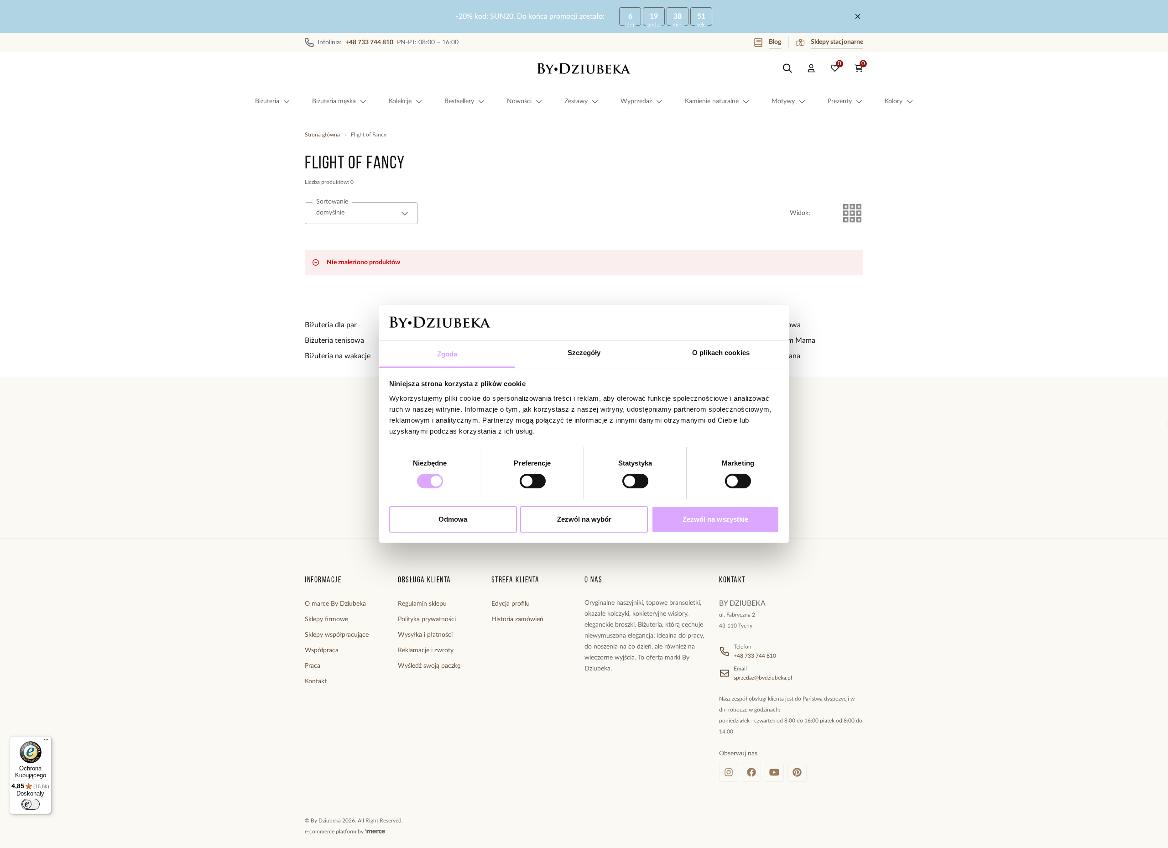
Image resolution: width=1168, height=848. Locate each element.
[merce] (375, 831)
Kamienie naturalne (712, 101)
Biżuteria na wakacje (337, 356)
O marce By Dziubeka (335, 604)
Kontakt (316, 681)
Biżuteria (267, 101)
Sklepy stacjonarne (837, 42)
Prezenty (840, 101)
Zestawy (576, 101)
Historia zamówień (517, 619)
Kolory (893, 101)
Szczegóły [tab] (584, 352)
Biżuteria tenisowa (334, 340)
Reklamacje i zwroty (426, 650)
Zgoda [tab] (447, 354)
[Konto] (811, 68)
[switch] (533, 481)
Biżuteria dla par (331, 325)
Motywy (783, 101)
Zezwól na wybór (584, 519)
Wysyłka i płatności (425, 635)
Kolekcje (400, 101)
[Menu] (46, 741)
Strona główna (322, 134)
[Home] (584, 68)
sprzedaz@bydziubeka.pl (763, 677)
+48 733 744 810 (755, 656)
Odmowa (452, 519)
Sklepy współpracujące (337, 635)
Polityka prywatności (427, 619)
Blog (775, 42)
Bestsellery (459, 101)
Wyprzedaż (636, 101)
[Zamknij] (857, 16)
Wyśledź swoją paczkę (429, 666)
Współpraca (322, 650)
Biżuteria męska (334, 101)
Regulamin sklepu (422, 604)
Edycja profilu (510, 604)
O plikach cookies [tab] (721, 352)
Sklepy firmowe (326, 619)
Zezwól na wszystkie (715, 519)
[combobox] (361, 213)
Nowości (519, 101)
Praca (312, 666)
